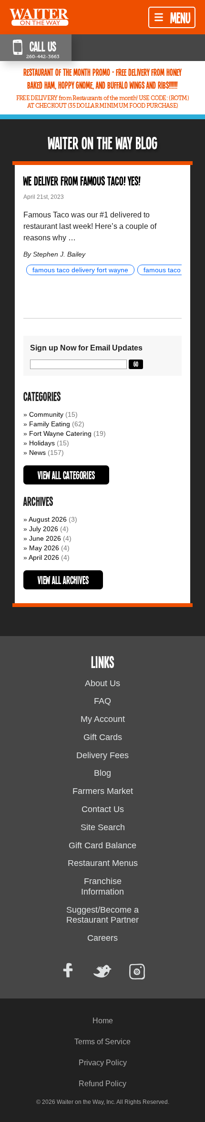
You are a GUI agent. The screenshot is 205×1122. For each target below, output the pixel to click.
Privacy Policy (103, 1063)
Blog (102, 773)
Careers (102, 938)
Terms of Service (102, 1042)
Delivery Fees (102, 755)
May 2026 (44, 548)
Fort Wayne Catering (60, 433)
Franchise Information (102, 886)
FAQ (102, 701)
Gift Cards (102, 737)
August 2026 (48, 519)
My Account (103, 719)
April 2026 (44, 557)
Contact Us (103, 809)
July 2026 (43, 529)
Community (46, 414)
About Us (102, 683)
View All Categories (66, 475)
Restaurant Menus (103, 863)
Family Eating (49, 424)
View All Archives (63, 580)
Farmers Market (102, 791)
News (37, 452)
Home (102, 1021)
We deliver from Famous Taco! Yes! (81, 180)
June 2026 (45, 538)
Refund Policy (102, 1084)
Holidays (42, 443)
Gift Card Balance (102, 845)
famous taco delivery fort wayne (80, 270)
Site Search (103, 827)
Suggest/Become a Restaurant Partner (102, 915)
